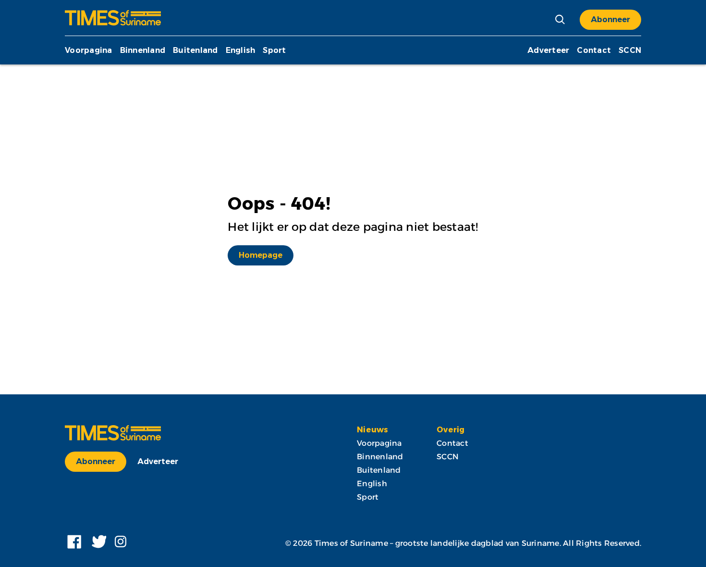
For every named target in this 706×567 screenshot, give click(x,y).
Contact (594, 50)
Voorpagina (88, 50)
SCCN (630, 50)
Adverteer (548, 50)
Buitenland (195, 50)
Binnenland (143, 50)
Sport (274, 50)
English (241, 50)
